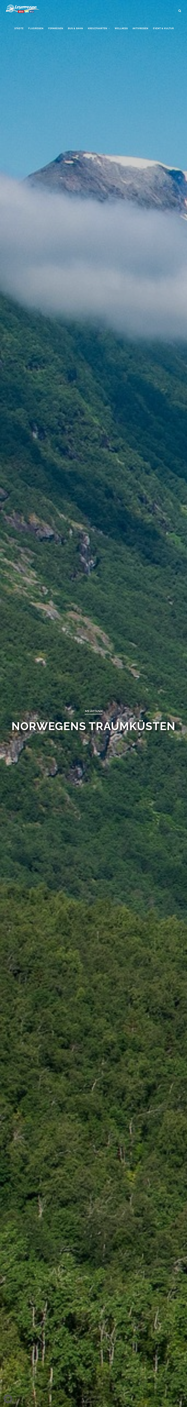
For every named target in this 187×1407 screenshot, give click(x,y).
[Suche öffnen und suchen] (179, 9)
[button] (8, 1399)
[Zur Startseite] (23, 10)
